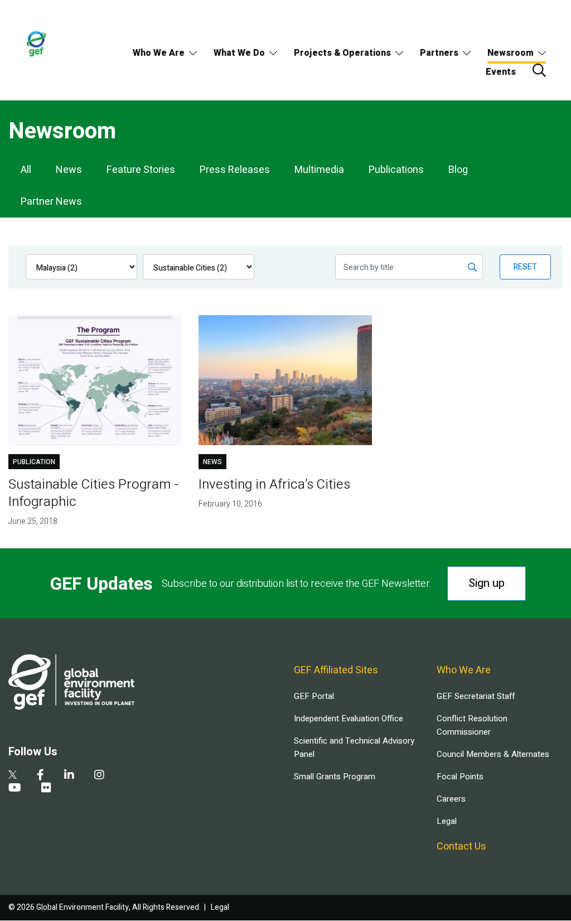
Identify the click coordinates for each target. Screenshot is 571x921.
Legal (447, 821)
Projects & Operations (342, 53)
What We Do (239, 53)
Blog (458, 169)
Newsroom (510, 53)
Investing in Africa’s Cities (274, 484)
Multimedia (319, 169)
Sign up (486, 583)
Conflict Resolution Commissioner (472, 725)
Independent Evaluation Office (348, 718)
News (69, 169)
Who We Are (159, 53)
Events (501, 72)
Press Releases (235, 169)
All (26, 169)
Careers (451, 799)
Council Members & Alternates (493, 754)
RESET (525, 267)
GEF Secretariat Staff (476, 696)
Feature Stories (141, 169)
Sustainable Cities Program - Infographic (93, 493)
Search (539, 70)
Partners (439, 53)
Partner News (51, 201)
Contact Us (461, 846)
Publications (396, 169)
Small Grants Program (334, 776)
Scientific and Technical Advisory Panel (354, 747)
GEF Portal (314, 696)
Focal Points (460, 776)
